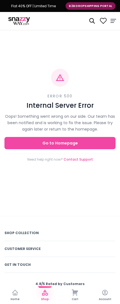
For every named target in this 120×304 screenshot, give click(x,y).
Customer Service (22, 248)
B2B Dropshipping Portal (90, 6)
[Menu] (113, 21)
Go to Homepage (60, 143)
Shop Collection (21, 233)
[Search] (92, 21)
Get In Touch (17, 264)
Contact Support (78, 159)
